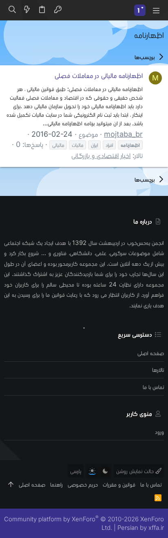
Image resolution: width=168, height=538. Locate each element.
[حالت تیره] (105, 471)
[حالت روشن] (92, 471)
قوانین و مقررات (119, 484)
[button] (156, 10)
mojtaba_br (123, 134)
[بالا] (10, 484)
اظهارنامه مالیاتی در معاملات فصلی (99, 75)
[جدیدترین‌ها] (27, 10)
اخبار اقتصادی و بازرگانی (100, 155)
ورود (159, 432)
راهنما (56, 484)
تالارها (158, 369)
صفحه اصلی (150, 353)
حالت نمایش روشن (135, 471)
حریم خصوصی (83, 484)
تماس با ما (153, 387)
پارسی (75, 471)
